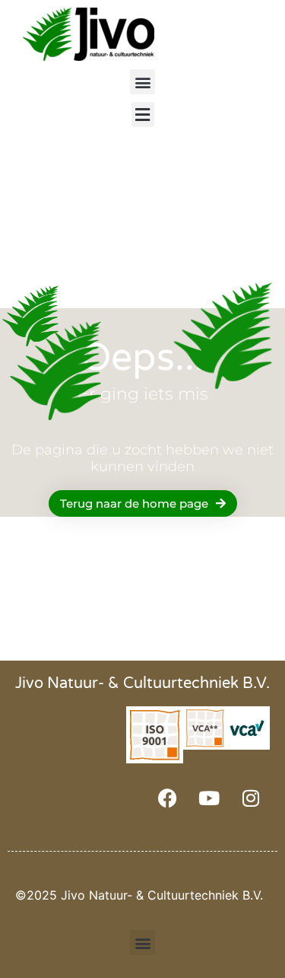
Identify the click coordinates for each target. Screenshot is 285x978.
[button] (142, 81)
